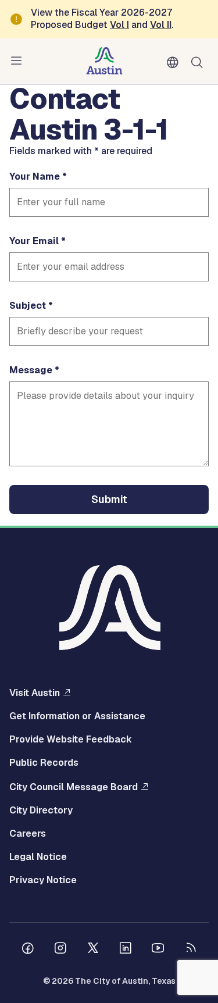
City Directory (41, 810)
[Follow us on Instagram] (60, 949)
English (175, 63)
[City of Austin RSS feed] (191, 949)
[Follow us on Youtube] (158, 949)
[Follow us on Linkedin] (126, 949)
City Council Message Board (73, 786)
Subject (27, 306)
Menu (18, 61)
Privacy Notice (43, 880)
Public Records (43, 763)
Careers (27, 833)
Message (30, 370)
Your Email (34, 241)
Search (199, 61)
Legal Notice (38, 857)
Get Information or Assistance (77, 716)
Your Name (34, 177)
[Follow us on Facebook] (28, 949)
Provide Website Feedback (70, 739)
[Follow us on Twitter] (93, 949)
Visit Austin (34, 692)
